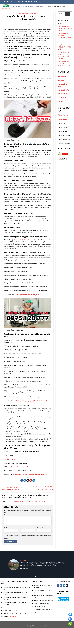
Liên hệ (62, 6)
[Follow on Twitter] (64, 585)
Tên (5, 528)
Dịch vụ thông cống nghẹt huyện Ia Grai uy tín (31, 401)
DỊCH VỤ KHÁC (39, 6)
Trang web (40, 528)
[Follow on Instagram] (61, 585)
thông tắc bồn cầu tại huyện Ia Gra (23, 240)
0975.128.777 (11, 459)
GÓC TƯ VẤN (49, 6)
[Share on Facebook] (21, 480)
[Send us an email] (67, 585)
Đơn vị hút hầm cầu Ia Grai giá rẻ (27, 295)
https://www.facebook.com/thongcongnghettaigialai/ (31, 474)
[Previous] (3, 564)
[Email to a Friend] (27, 480)
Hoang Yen (36, 24)
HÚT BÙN (61, 80)
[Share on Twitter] (24, 480)
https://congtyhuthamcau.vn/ (19, 467)
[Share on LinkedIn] (33, 480)
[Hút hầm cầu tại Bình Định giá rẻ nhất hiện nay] (5, 6)
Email (22, 528)
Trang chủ (16, 6)
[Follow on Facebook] (58, 585)
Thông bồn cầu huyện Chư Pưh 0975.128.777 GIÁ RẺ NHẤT (65, 28)
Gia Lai (21, 13)
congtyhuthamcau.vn (15, 616)
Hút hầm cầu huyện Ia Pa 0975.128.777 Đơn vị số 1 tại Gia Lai (26, 501)
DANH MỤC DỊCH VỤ (27, 6)
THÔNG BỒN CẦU (27, 13)
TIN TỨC (56, 6)
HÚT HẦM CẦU (62, 76)
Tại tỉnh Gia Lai (62, 119)
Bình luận (7, 515)
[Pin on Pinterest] (30, 480)
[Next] (70, 564)
